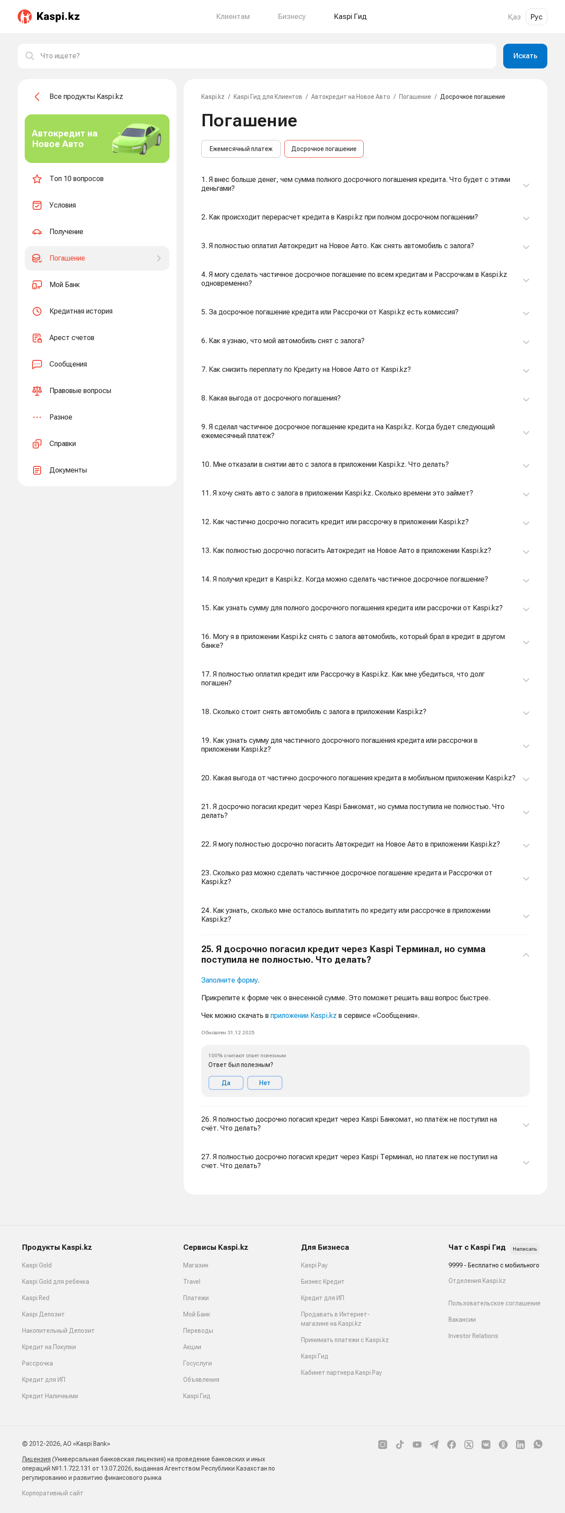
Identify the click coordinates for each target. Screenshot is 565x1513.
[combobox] (265, 56)
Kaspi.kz (213, 96)
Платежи (196, 1297)
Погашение (415, 96)
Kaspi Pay (314, 1265)
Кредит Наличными (50, 1396)
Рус (536, 16)
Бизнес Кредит (323, 1281)
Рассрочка (37, 1363)
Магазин (195, 1265)
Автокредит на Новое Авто (350, 96)
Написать (525, 1249)
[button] (365, 1020)
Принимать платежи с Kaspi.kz (345, 1339)
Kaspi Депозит (43, 1314)
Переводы (198, 1330)
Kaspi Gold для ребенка (55, 1281)
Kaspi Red (35, 1297)
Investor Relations (473, 1335)
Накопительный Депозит (58, 1330)
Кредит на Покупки (49, 1346)
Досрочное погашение (324, 148)
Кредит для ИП (43, 1379)
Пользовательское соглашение (494, 1303)
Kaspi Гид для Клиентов (268, 96)
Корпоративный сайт (52, 1493)
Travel (191, 1281)
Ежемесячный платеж (241, 148)
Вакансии (462, 1319)
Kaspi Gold (37, 1265)
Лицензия (36, 1459)
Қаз (514, 16)
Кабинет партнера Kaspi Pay (341, 1372)
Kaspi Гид (197, 1396)
